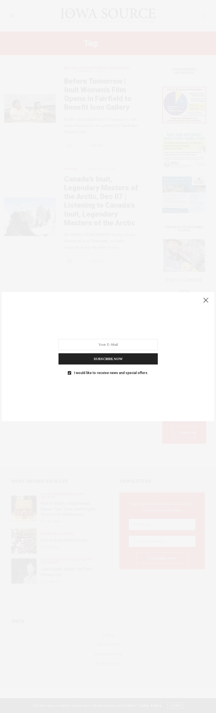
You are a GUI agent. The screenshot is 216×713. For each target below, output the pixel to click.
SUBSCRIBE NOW (108, 358)
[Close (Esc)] (206, 300)
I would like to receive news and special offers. (111, 372)
